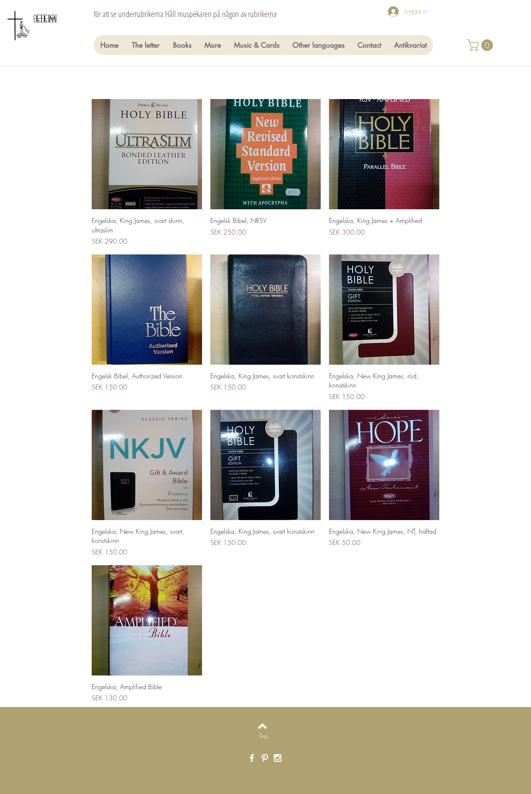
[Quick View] (147, 154)
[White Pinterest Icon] (264, 758)
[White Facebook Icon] (251, 758)
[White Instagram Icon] (277, 758)
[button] (481, 45)
